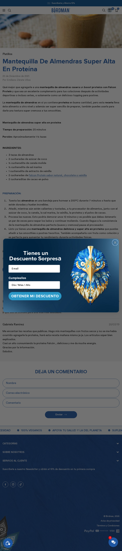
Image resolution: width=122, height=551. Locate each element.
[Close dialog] (115, 242)
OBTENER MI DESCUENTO (35, 296)
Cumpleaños (17, 278)
